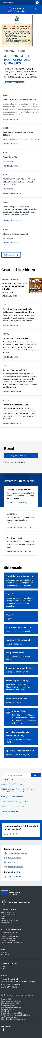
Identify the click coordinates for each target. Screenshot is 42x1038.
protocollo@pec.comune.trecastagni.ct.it (20, 995)
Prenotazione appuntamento (11, 1001)
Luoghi (3, 966)
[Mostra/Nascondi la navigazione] (2, 9)
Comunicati (5, 954)
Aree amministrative (8, 914)
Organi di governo (7, 912)
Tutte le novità (9, 255)
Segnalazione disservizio (10, 1003)
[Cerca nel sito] (36, 9)
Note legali (5, 1011)
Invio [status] (36, 775)
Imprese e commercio (8, 938)
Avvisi (3, 956)
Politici (3, 918)
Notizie (3, 952)
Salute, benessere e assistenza (11, 942)
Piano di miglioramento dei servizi (13, 1019)
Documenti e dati (7, 922)
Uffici (3, 916)
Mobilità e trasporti (8, 940)
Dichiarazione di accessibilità (11, 1013)
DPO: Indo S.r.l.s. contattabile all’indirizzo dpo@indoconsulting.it (16, 1016)
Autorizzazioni (6, 934)
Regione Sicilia (8, 2)
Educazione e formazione (10, 936)
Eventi (3, 968)
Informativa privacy (8, 1009)
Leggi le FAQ (6, 999)
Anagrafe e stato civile (9, 932)
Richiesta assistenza (8, 1005)
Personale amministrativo (10, 920)
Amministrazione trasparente (11, 1007)
